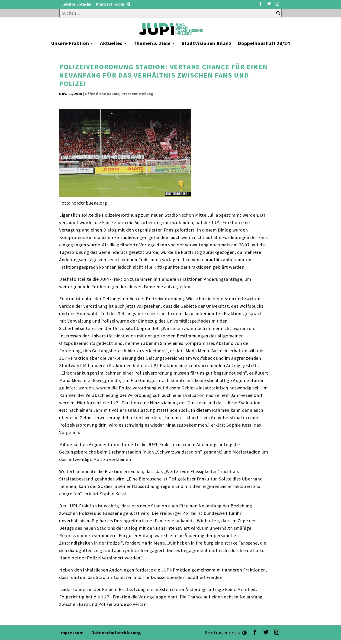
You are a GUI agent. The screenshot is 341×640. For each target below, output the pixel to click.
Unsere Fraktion (70, 44)
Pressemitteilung (138, 93)
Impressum (71, 632)
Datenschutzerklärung (116, 632)
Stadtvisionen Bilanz (206, 44)
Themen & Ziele (152, 44)
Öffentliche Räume (102, 93)
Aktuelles (111, 44)
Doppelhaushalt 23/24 (264, 44)
